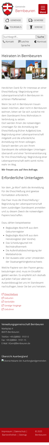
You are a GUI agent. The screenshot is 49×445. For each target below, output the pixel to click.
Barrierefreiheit (9, 434)
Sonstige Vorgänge (12, 305)
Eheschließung (11, 294)
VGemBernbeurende (19, 343)
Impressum (7, 431)
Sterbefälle (9, 301)
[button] (42, 9)
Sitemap (23, 434)
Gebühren (9, 309)
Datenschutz (20, 431)
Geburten (8, 298)
